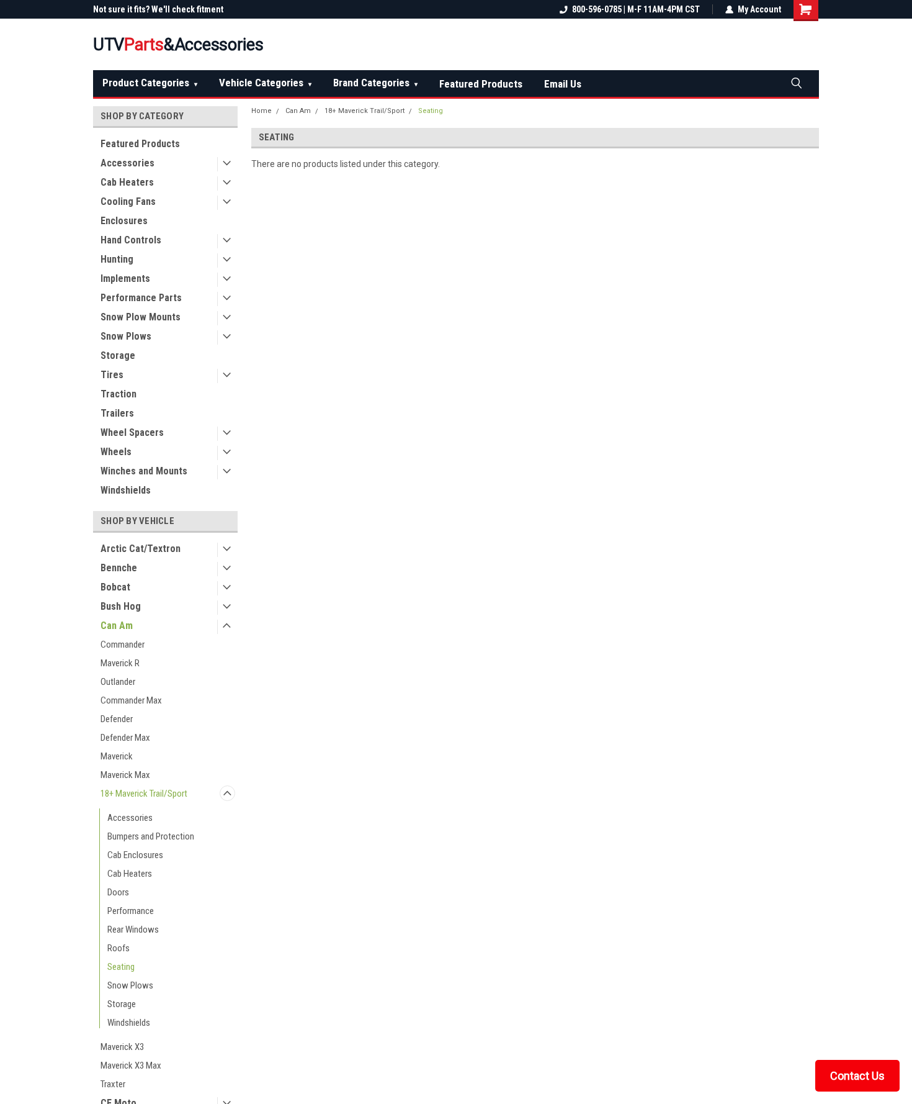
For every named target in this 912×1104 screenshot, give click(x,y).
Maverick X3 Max (131, 1065)
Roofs (118, 948)
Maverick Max (125, 774)
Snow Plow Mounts (141, 317)
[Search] (796, 82)
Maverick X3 (122, 1046)
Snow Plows (126, 336)
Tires (112, 375)
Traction (118, 394)
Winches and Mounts (144, 471)
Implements (125, 278)
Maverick (117, 756)
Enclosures (124, 221)
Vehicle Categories (265, 82)
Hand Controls (131, 240)
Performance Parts (141, 298)
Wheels (116, 452)
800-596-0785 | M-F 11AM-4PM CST (636, 9)
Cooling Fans (128, 201)
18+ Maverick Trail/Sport (144, 793)
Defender (117, 719)
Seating (121, 966)
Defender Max (125, 737)
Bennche (119, 568)
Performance (130, 910)
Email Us (562, 84)
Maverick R (120, 663)
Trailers (117, 413)
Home (261, 111)
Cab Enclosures (135, 855)
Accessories (127, 163)
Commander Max (131, 700)
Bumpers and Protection (150, 836)
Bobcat (115, 587)
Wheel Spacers (132, 432)
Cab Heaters (127, 182)
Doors (118, 892)
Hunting (117, 259)
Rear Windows (133, 929)
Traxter (113, 1084)
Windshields (126, 490)
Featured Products (480, 84)
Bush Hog (121, 606)
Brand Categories (375, 82)
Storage (118, 355)
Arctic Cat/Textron (141, 548)
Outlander (118, 681)
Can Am (117, 625)
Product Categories (149, 82)
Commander (123, 644)
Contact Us (857, 1075)
